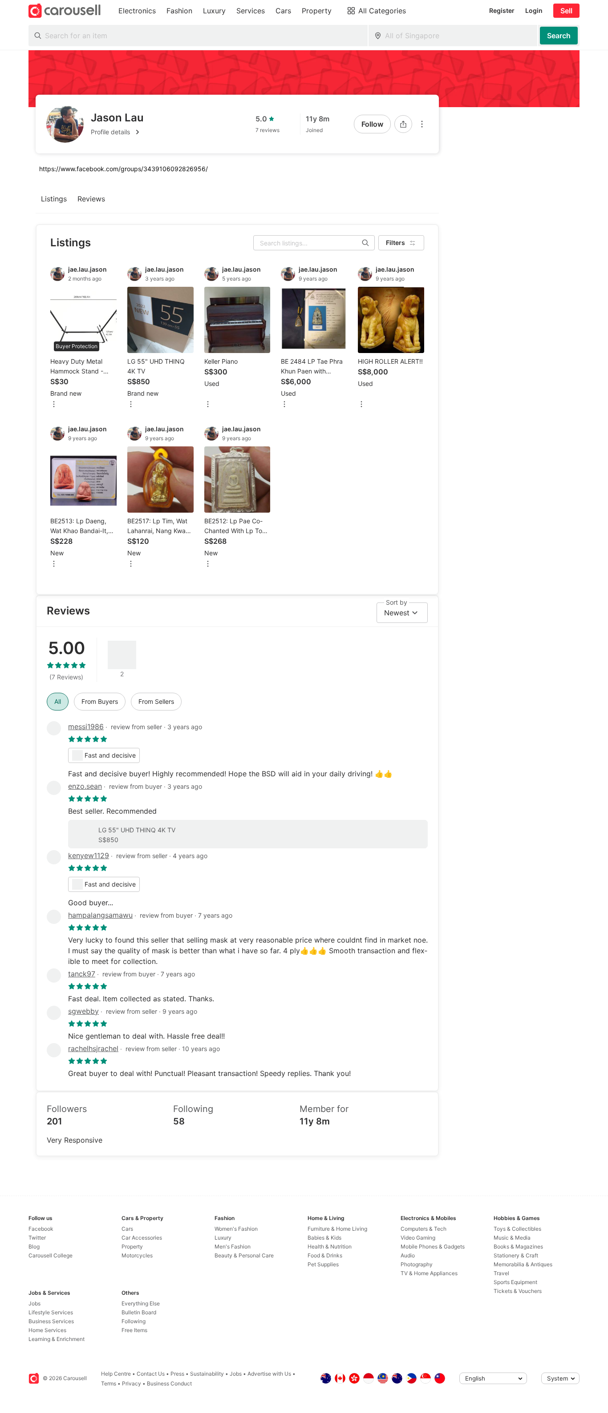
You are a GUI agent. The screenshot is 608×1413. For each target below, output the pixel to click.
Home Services (47, 1330)
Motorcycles (137, 1255)
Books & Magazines (518, 1246)
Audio (408, 1255)
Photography (417, 1264)
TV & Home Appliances (429, 1273)
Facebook (40, 1228)
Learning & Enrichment (56, 1339)
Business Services (51, 1321)
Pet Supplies (323, 1264)
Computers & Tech (423, 1228)
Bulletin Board (139, 1312)
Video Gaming (418, 1237)
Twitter (37, 1237)
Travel (501, 1273)
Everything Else (141, 1303)
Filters (395, 242)
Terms (108, 1383)
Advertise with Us (269, 1373)
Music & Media (512, 1237)
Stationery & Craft (516, 1255)
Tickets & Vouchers (518, 1291)
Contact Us (151, 1373)
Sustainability (207, 1373)
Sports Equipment (515, 1282)
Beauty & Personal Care (244, 1255)
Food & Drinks (325, 1255)
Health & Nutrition (330, 1246)
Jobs (34, 1303)
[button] (117, 132)
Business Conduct (169, 1383)
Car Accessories (142, 1237)
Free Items (134, 1330)
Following (134, 1321)
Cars (127, 1228)
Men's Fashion (233, 1246)
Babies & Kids (324, 1237)
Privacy (131, 1383)
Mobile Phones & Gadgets (433, 1246)
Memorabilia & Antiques (523, 1264)
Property (132, 1246)
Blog (34, 1246)
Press (177, 1373)
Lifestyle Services (50, 1312)
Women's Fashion (236, 1228)
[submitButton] (559, 35)
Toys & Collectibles (517, 1228)
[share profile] (403, 124)
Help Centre (116, 1373)
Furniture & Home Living (337, 1228)
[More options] (422, 124)
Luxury (223, 1237)
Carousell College (50, 1255)
